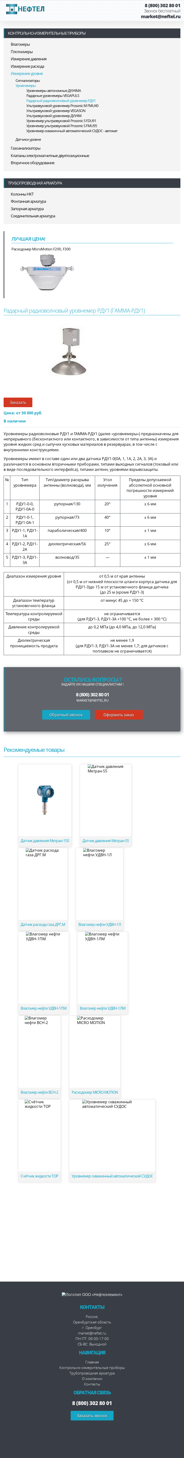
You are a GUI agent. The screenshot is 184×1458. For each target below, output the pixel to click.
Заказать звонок (92, 1415)
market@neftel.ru (160, 16)
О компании (92, 1378)
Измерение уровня (27, 73)
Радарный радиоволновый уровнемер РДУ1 (61, 100)
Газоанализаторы (25, 148)
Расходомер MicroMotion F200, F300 (41, 249)
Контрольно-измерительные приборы (47, 33)
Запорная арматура (27, 208)
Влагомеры (20, 44)
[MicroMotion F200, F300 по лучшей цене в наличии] (47, 272)
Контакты (92, 1384)
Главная (92, 1362)
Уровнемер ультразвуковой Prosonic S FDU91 (61, 120)
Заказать (18, 402)
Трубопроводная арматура (35, 183)
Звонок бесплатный (162, 11)
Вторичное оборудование (32, 162)
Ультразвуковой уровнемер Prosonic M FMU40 (62, 105)
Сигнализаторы (28, 80)
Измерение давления (28, 59)
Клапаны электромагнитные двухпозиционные (50, 155)
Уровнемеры (26, 85)
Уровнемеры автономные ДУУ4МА (53, 90)
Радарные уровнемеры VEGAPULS (52, 95)
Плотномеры (22, 51)
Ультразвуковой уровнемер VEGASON (55, 110)
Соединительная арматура (33, 216)
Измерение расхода (27, 66)
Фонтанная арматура (28, 201)
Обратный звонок (66, 714)
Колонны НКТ (22, 194)
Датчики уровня (28, 139)
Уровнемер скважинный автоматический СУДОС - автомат (71, 130)
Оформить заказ (119, 714)
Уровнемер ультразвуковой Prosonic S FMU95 (61, 125)
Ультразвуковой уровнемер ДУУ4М (53, 115)
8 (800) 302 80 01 (162, 5)
